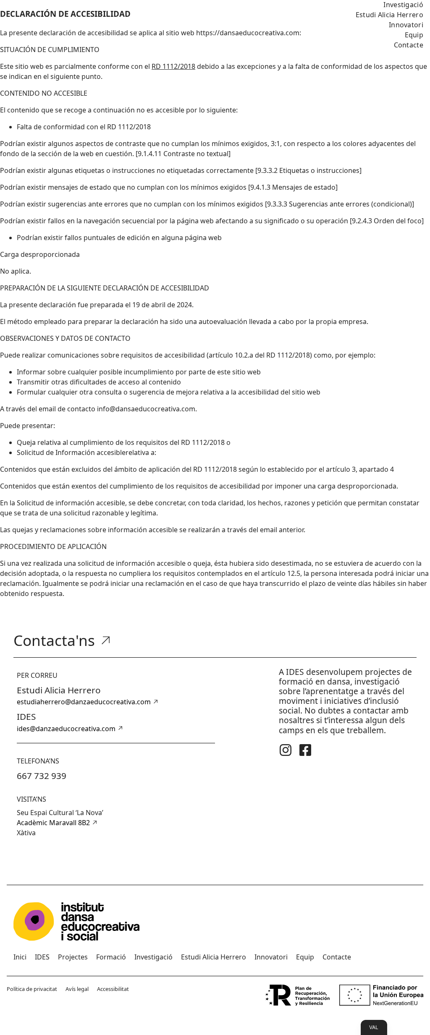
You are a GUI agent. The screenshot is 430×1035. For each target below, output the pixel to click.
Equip (414, 34)
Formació (111, 957)
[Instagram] (285, 750)
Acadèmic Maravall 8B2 (53, 822)
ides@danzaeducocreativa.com (66, 728)
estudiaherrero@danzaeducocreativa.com (84, 701)
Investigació (153, 957)
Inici (19, 957)
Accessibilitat (113, 989)
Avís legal (77, 989)
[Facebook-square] (305, 750)
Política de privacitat (32, 989)
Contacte (408, 45)
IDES (42, 957)
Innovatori (406, 24)
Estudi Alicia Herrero (389, 14)
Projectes (73, 957)
